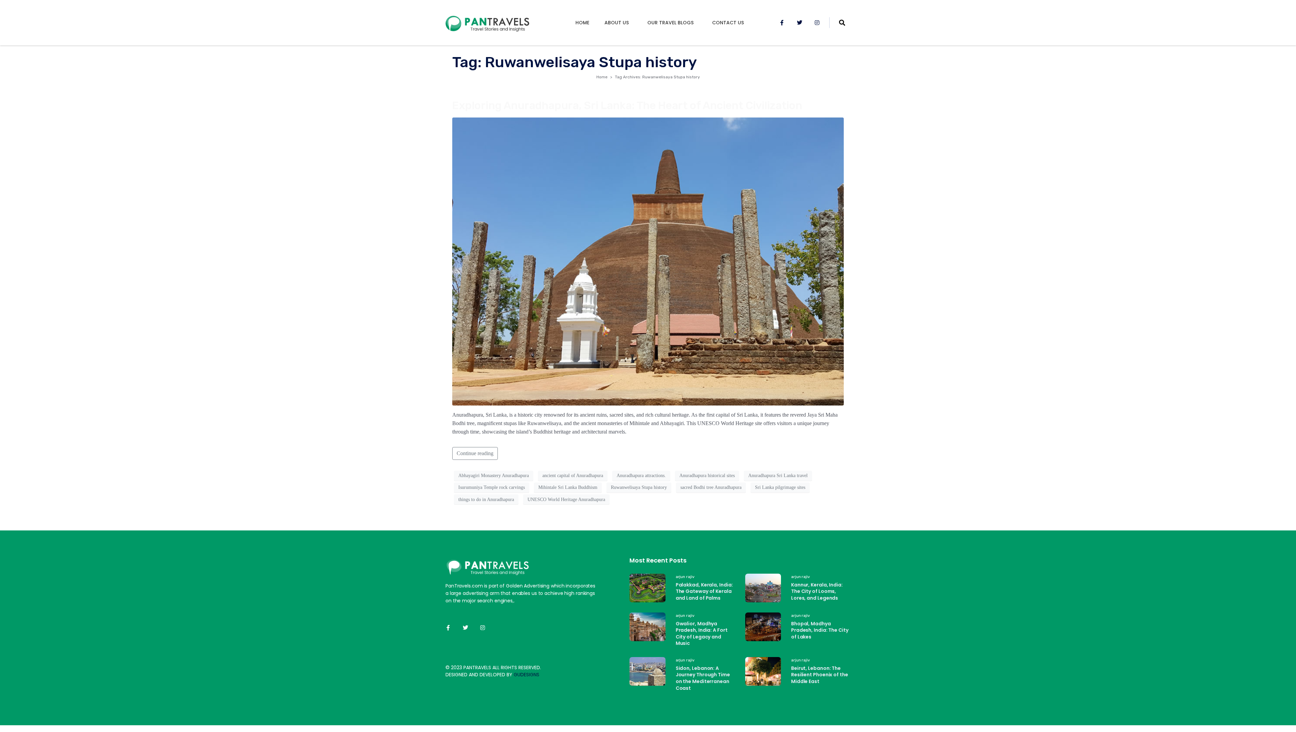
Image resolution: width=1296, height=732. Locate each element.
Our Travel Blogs (670, 22)
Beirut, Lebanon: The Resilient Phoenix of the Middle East (819, 675)
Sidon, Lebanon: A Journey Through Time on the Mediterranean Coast (703, 678)
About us (616, 22)
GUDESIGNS (526, 674)
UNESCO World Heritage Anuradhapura (566, 499)
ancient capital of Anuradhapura (572, 475)
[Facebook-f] (782, 22)
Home (582, 22)
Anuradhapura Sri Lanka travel (778, 475)
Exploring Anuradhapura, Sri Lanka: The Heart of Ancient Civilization (627, 105)
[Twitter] (799, 22)
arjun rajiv (685, 576)
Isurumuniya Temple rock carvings (491, 487)
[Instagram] (817, 22)
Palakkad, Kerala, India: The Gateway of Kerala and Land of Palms (704, 591)
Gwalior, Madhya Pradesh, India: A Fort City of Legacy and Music (702, 633)
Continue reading (475, 453)
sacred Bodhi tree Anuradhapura (710, 487)
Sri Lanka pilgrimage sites (780, 487)
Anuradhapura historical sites (707, 475)
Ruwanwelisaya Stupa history (639, 487)
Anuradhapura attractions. (641, 475)
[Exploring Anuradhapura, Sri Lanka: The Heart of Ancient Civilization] (648, 261)
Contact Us (728, 22)
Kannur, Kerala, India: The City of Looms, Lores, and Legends (817, 591)
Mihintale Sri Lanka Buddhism (567, 487)
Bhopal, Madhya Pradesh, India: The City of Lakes (819, 630)
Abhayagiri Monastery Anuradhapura (493, 475)
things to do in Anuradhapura (486, 499)
